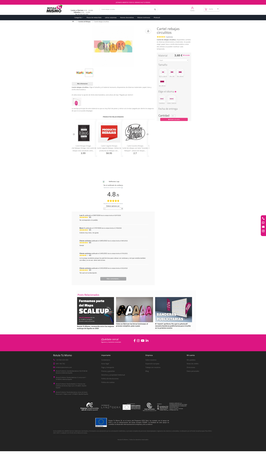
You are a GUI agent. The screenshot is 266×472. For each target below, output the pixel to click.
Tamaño (163, 65)
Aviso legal (105, 364)
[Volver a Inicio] (74, 21)
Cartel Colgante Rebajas (109, 146)
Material (163, 56)
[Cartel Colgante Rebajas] (109, 132)
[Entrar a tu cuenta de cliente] (192, 8)
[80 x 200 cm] (162, 81)
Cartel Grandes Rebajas (135, 146)
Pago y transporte (107, 367)
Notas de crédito (192, 364)
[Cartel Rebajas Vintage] (83, 132)
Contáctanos (105, 360)
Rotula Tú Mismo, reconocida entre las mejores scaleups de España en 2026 (95, 327)
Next (148, 134)
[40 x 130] (172, 72)
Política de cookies (108, 382)
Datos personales (193, 371)
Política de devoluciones (110, 379)
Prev (74, 134)
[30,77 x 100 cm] (163, 72)
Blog (147, 371)
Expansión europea (152, 364)
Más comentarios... (113, 279)
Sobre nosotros (150, 360)
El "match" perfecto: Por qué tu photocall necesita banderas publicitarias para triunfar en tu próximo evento (173, 326)
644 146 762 (60, 364)
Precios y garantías (108, 371)
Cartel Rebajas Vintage (83, 146)
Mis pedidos (191, 360)
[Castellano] (162, 99)
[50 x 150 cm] (180, 72)
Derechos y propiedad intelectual (113, 375)
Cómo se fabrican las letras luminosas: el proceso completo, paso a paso (132, 325)
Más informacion (82, 84)
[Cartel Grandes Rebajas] (135, 132)
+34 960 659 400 (82, 14)
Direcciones (191, 367)
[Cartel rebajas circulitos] (80, 73)
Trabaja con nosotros (152, 367)
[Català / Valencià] (172, 99)
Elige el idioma (166, 92)
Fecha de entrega (168, 109)
